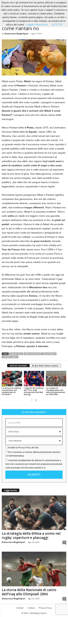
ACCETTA (57, 24)
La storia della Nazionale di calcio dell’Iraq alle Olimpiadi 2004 (29, 592)
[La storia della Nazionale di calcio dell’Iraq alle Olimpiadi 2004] (34, 569)
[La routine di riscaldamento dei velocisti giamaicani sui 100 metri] (56, 378)
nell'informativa (27, 468)
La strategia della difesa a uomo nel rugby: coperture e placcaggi (31, 535)
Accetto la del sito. (23, 447)
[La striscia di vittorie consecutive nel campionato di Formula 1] (12, 378)
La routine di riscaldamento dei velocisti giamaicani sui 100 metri (55, 391)
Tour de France (48, 354)
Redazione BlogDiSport (16, 33)
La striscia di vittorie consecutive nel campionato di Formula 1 (11, 391)
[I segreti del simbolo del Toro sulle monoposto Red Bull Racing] (34, 378)
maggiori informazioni (37, 24)
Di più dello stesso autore (45, 365)
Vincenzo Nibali (10, 357)
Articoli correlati (18, 365)
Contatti (20, 607)
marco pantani (32, 354)
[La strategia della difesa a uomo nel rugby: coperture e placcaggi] (34, 512)
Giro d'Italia (16, 354)
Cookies (31, 607)
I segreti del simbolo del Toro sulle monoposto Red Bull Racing (34, 391)
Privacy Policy (24, 447)
